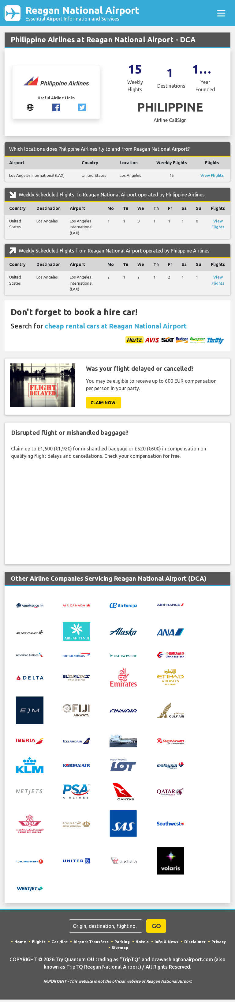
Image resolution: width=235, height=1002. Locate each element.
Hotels (142, 941)
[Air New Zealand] (29, 631)
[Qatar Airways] (170, 791)
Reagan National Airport (82, 13)
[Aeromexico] (29, 605)
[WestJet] (29, 888)
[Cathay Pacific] (123, 654)
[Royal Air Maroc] (29, 823)
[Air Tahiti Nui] (76, 631)
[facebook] (56, 107)
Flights (39, 941)
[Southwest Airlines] (170, 823)
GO (156, 925)
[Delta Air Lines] (29, 677)
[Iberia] (29, 740)
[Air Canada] (76, 605)
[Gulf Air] (170, 709)
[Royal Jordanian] (76, 823)
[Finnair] (123, 710)
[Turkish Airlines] (29, 860)
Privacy (218, 941)
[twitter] (82, 107)
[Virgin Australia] (123, 860)
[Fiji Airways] (76, 709)
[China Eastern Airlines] (170, 654)
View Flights (212, 175)
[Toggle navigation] (221, 13)
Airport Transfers (91, 941)
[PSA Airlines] (76, 791)
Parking (122, 941)
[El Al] (76, 677)
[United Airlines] (76, 860)
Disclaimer (195, 941)
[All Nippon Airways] (170, 631)
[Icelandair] (76, 740)
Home (20, 941)
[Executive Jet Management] (29, 709)
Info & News (166, 941)
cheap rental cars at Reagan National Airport (116, 326)
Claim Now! (104, 402)
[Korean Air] (76, 765)
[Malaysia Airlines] (170, 765)
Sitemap (120, 947)
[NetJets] (29, 791)
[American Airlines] (29, 654)
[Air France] (170, 604)
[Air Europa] (123, 605)
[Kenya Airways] (170, 740)
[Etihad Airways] (170, 676)
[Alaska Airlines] (123, 631)
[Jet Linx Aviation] (123, 740)
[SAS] (123, 823)
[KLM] (29, 764)
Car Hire (59, 941)
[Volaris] (170, 860)
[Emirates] (123, 676)
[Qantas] (123, 791)
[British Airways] (76, 654)
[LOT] (123, 764)
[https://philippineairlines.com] (30, 107)
